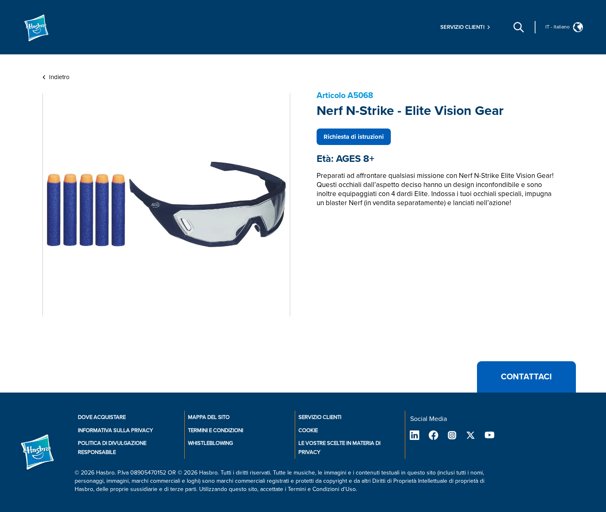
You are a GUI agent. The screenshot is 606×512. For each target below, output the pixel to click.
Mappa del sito (209, 417)
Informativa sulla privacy (115, 430)
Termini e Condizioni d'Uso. (322, 489)
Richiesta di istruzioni (354, 136)
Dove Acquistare (102, 417)
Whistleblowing (210, 443)
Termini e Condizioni (215, 430)
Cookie (308, 430)
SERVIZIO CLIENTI (319, 417)
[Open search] (518, 27)
